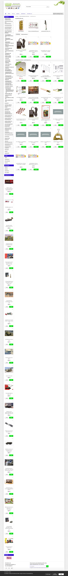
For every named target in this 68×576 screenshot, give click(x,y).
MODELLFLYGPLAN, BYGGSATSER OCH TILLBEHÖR (8, 129)
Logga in (6, 162)
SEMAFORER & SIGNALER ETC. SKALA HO (9, 39)
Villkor (9, 13)
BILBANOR (6, 103)
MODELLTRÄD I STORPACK (8, 62)
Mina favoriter (7, 160)
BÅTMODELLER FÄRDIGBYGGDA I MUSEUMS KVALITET (8, 112)
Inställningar (48, 574)
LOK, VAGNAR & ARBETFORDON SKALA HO (9, 35)
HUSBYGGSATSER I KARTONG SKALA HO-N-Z (9, 73)
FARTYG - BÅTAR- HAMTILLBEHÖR (8, 56)
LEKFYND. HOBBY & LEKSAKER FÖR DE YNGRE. (8, 105)
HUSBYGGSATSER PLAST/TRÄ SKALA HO (9, 76)
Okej (61, 574)
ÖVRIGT (6, 151)
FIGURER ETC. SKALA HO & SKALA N (9, 68)
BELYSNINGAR (8, 88)
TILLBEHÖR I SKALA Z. (9, 86)
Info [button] (7, 193)
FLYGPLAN (7, 58)
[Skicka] (47, 566)
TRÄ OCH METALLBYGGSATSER (8, 142)
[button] (11, 194)
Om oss (13, 13)
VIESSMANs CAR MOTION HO (8, 54)
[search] (47, 7)
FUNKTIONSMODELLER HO (9, 51)
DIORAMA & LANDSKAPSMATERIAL (9, 132)
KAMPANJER (7, 153)
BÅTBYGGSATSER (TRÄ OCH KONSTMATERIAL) (9, 22)
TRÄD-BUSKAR (7, 60)
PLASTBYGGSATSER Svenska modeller (8, 28)
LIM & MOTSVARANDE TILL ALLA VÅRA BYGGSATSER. (9, 125)
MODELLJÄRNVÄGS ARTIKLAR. (8, 32)
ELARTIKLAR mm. (8, 87)
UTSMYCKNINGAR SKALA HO (8, 79)
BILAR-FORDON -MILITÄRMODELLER (8, 70)
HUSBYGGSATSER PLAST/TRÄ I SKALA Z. (9, 84)
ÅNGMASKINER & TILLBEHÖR (8, 147)
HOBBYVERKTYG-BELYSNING (8, 109)
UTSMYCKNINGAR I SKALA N (8, 95)
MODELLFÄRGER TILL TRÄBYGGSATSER (8, 122)
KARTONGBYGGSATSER (9, 134)
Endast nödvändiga (55, 574)
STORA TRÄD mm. (8, 64)
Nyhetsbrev (23, 13)
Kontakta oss (29, 13)
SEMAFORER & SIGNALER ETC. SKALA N (9, 42)
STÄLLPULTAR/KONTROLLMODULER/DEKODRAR (10, 90)
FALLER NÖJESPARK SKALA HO (8, 49)
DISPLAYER (7, 149)
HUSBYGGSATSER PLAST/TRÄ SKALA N (8, 82)
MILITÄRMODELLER (8, 29)
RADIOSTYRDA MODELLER (7, 139)
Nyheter (17, 13)
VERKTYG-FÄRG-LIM (8, 93)
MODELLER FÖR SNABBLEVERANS (8, 19)
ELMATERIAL (7, 136)
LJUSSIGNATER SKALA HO (9, 92)
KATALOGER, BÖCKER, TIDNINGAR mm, (9, 144)
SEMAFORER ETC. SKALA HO (9, 98)
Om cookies (7, 172)
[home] (5, 14)
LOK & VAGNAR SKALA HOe (9, 101)
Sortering (18, 34)
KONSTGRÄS (7, 65)
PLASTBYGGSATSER (8, 25)
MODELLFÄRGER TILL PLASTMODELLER (8, 116)
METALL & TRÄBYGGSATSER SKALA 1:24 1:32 (9, 45)
